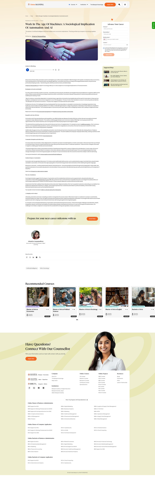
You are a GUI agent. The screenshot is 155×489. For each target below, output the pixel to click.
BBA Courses (102, 380)
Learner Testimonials (122, 382)
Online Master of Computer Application (40, 424)
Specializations (83, 384)
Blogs (118, 376)
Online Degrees (103, 374)
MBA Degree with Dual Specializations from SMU (39, 411)
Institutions (83, 4)
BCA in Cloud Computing (67, 460)
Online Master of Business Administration (40, 403)
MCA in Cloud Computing (100, 430)
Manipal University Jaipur (58, 390)
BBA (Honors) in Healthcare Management (71, 449)
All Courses (82, 376)
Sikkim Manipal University (58, 392)
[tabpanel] (38, 301)
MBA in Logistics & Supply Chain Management (105, 406)
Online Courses (84, 374)
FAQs (118, 380)
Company (55, 374)
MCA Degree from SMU (33, 432)
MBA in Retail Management (100, 418)
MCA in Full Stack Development (68, 432)
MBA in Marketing (65, 411)
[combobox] (105, 39)
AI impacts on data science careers (39, 171)
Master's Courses (84, 378)
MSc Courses (102, 390)
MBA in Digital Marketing (67, 406)
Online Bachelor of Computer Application (40, 457)
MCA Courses (102, 378)
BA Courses (101, 386)
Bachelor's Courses (84, 380)
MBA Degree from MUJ (33, 406)
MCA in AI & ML (64, 430)
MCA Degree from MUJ (33, 427)
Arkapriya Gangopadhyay (39, 36)
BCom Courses (102, 384)
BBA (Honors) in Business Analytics (69, 451)
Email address (106, 32)
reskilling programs (85, 124)
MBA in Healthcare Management (69, 413)
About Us (54, 376)
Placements (120, 378)
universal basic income (43, 179)
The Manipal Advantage (96, 4)
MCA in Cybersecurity (66, 427)
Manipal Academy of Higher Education (61, 388)
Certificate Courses (84, 382)
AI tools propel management (44, 111)
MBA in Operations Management (102, 413)
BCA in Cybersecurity (66, 462)
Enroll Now (92, 218)
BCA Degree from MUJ (33, 460)
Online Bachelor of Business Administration (41, 438)
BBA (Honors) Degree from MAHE (69, 446)
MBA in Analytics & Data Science (36, 413)
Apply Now (110, 4)
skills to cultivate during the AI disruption (51, 189)
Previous (24, 303)
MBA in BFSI (97, 411)
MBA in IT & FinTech (98, 408)
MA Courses (101, 388)
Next (130, 303)
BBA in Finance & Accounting (35, 449)
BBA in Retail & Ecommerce (67, 441)
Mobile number (106, 37)
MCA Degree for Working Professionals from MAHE (40, 430)
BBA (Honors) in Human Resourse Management (105, 446)
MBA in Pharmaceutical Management (70, 416)
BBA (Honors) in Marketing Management (103, 444)
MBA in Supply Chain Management (102, 416)
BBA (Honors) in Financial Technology (103, 441)
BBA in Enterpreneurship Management (37, 444)
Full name (105, 26)
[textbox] (108, 45)
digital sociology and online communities (63, 111)
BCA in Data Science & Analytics (35, 462)
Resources (120, 374)
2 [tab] (78, 319)
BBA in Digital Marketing (66, 444)
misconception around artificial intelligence (51, 154)
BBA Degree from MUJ (33, 441)
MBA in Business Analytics (67, 408)
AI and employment (47, 135)
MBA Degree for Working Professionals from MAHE (40, 408)
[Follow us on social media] (26, 257)
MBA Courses (102, 376)
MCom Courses (102, 392)
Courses (73, 4)
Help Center (55, 380)
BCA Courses (102, 382)
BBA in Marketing (32, 446)
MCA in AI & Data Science (100, 427)
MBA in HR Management (33, 416)
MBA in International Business (68, 418)
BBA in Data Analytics (33, 451)
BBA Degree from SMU (99, 449)
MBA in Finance (31, 418)
